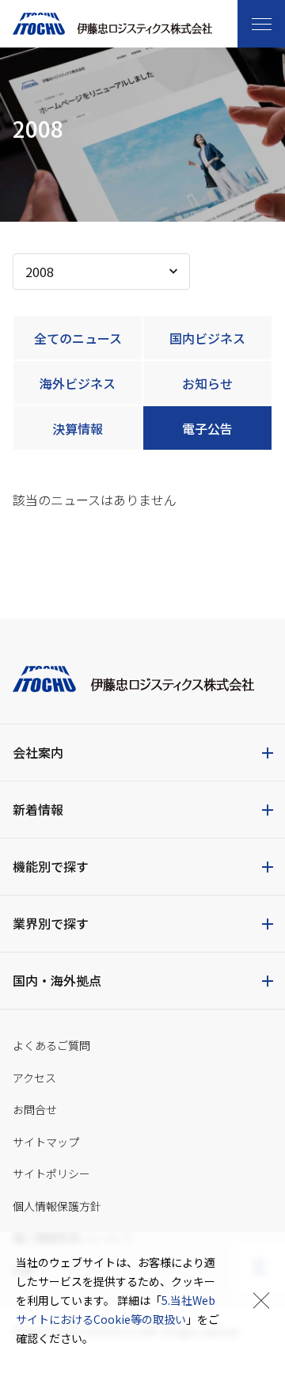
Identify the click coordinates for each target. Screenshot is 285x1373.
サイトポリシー (51, 1173)
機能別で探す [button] (51, 866)
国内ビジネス (207, 338)
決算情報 (77, 428)
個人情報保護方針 (57, 1206)
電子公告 (207, 428)
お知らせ (207, 383)
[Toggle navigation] (261, 24)
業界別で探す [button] (51, 923)
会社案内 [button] (38, 752)
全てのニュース (78, 338)
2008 (39, 271)
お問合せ (35, 1109)
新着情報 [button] (38, 809)
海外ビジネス (78, 383)
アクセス (34, 1078)
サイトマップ (46, 1142)
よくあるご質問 (51, 1045)
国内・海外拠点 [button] (57, 980)
